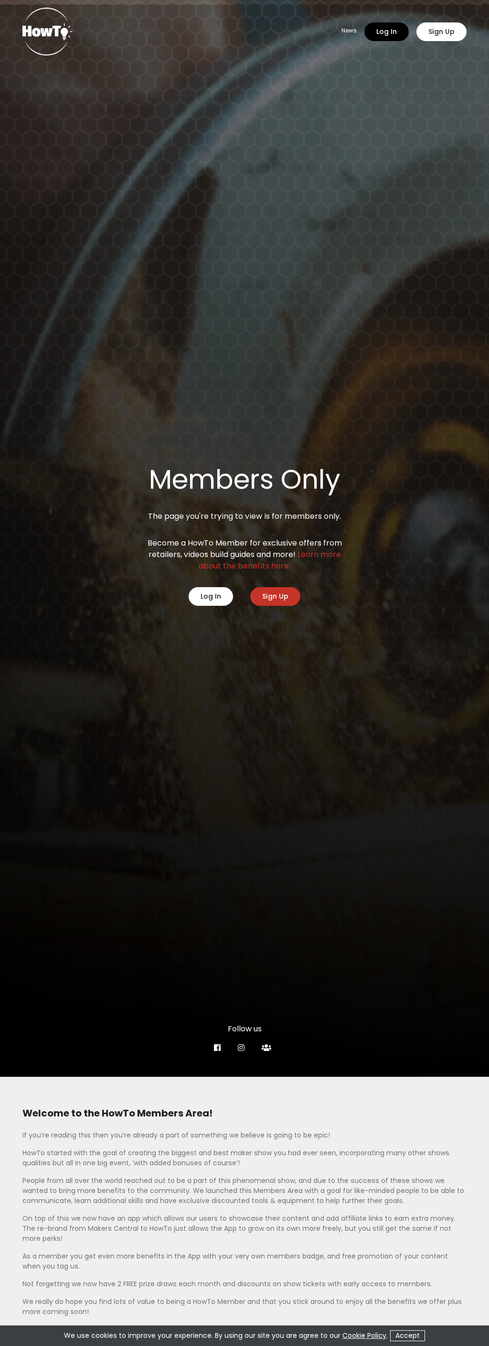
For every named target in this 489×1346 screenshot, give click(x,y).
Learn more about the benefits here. (270, 560)
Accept (407, 1335)
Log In (386, 31)
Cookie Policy (364, 1335)
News (349, 31)
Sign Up (441, 31)
